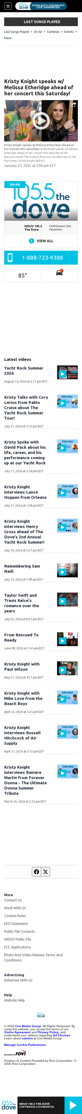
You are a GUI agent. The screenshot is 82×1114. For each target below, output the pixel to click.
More (7, 38)
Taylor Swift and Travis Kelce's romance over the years (21, 603)
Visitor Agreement (17, 1032)
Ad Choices (61, 1035)
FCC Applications (17, 947)
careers (27, 1038)
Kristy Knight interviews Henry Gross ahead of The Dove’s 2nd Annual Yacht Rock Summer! (24, 531)
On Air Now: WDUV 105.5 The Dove (41, 213)
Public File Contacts (19, 931)
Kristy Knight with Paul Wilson (22, 667)
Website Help (14, 1000)
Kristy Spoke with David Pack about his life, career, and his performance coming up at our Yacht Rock (25, 452)
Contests (53, 32)
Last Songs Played (16, 32)
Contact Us (13, 900)
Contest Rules (15, 916)
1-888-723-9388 (42, 257)
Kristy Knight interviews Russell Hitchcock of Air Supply (22, 735)
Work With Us (15, 908)
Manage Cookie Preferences (25, 1045)
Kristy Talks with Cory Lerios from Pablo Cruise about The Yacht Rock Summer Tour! (26, 407)
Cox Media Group (28, 1026)
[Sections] (8, 6)
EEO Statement (16, 924)
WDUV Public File (17, 939)
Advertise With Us (18, 980)
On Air (38, 32)
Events (69, 32)
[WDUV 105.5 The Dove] (41, 6)
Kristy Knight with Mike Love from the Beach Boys (23, 698)
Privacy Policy (48, 1032)
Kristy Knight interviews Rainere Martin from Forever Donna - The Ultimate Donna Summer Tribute (25, 780)
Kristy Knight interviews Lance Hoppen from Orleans (25, 492)
